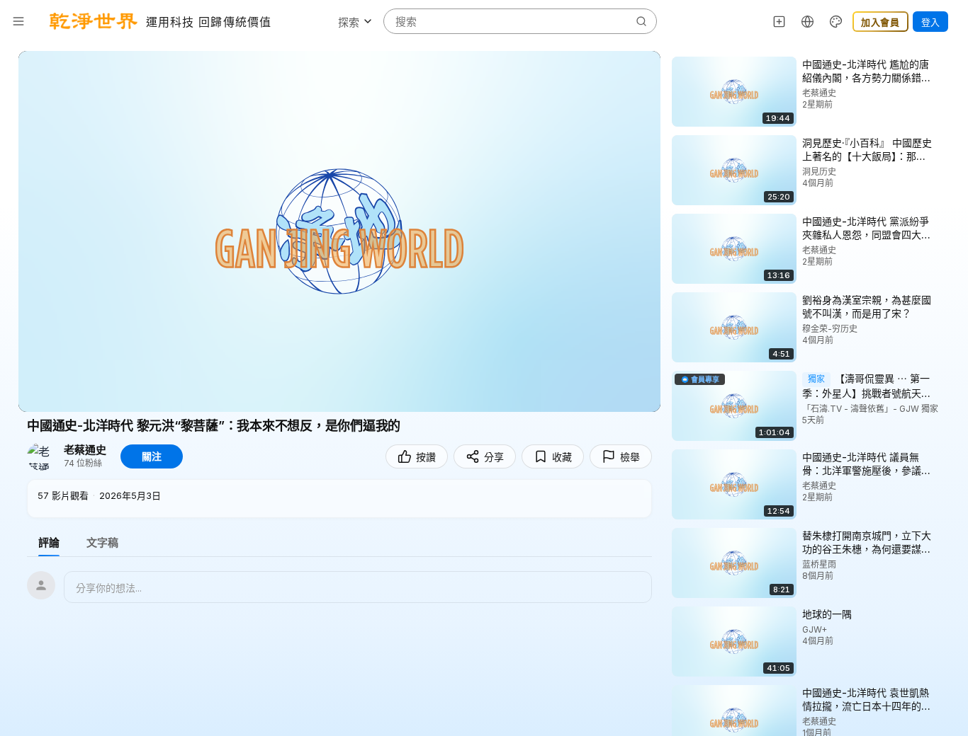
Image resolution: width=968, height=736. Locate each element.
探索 (348, 22)
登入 (930, 22)
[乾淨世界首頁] (93, 21)
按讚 (426, 457)
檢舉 (630, 457)
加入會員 (880, 22)
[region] (339, 231)
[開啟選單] (18, 21)
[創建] (779, 21)
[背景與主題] (836, 21)
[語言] (808, 21)
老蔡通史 (85, 450)
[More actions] (947, 64)
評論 (49, 542)
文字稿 (102, 542)
